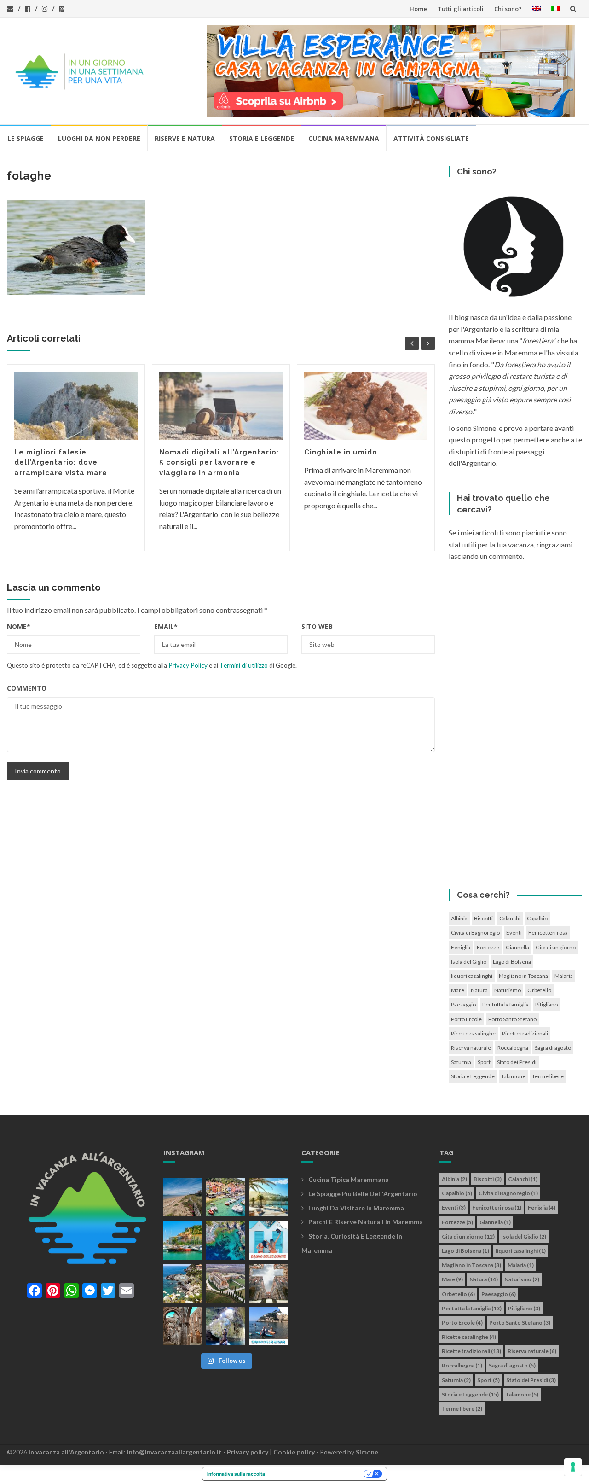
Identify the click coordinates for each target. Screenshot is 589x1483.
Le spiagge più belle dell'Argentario (362, 1194)
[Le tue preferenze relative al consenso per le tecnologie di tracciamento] (573, 1467)
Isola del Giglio (468, 961)
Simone (367, 1452)
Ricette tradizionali (525, 1033)
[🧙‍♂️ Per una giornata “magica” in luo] (225, 1283)
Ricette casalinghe (473, 1033)
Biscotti (483, 918)
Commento (26, 688)
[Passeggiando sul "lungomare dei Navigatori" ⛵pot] (268, 1197)
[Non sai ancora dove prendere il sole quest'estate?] (268, 1240)
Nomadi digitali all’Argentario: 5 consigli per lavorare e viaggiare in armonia (219, 462)
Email (166, 626)
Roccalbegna (512, 1047)
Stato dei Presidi (517, 1061)
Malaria (563, 975)
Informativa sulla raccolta (236, 1474)
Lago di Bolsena (512, 961)
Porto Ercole (466, 1019)
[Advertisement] (515, 728)
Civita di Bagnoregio (475, 932)
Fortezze (488, 947)
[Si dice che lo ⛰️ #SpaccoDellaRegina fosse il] (268, 1326)
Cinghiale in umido (340, 452)
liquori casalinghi (471, 975)
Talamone (513, 1076)
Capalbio (537, 918)
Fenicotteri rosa (548, 932)
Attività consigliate (431, 138)
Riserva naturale (471, 1047)
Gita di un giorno (556, 947)
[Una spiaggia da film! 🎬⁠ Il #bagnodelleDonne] (225, 1240)
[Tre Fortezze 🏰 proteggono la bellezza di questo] (182, 1240)
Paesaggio (463, 1004)
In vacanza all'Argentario (66, 1452)
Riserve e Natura (185, 138)
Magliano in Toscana (523, 975)
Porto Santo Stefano (512, 1019)
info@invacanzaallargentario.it (174, 1452)
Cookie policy (294, 1452)
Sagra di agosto (553, 1047)
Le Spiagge (25, 138)
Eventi (514, 932)
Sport (484, 1061)
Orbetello (539, 990)
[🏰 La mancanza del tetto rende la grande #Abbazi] (268, 1283)
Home (418, 9)
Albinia (459, 918)
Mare (457, 990)
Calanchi (509, 918)
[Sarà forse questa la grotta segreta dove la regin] (225, 1326)
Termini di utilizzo (243, 665)
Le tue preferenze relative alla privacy (317, 1474)
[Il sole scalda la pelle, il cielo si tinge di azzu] (182, 1197)
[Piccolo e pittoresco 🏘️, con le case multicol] (225, 1197)
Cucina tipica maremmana (348, 1179)
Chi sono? (508, 9)
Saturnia (461, 1061)
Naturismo (507, 990)
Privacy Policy (188, 665)
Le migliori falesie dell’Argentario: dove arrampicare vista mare (60, 462)
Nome (18, 626)
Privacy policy (247, 1452)
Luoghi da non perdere (99, 138)
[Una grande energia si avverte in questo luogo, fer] (182, 1326)
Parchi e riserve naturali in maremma (365, 1222)
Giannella (517, 947)
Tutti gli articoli (461, 9)
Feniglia (460, 947)
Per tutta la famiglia (505, 1004)
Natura (479, 990)
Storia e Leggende (261, 138)
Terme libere (548, 1076)
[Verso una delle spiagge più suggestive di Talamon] (182, 1283)
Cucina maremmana (343, 138)
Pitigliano (546, 1004)
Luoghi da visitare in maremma (356, 1208)
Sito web (317, 626)
